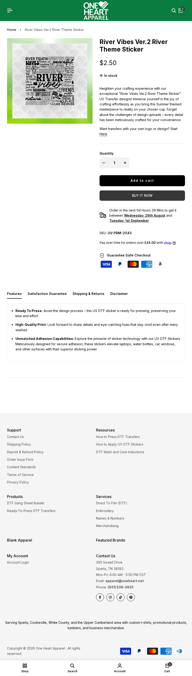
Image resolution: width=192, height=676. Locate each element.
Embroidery (105, 511)
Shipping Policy (19, 444)
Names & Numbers (110, 518)
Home (11, 30)
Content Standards (21, 467)
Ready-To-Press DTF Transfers (31, 511)
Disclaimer (119, 294)
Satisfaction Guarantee (47, 294)
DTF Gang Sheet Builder (25, 503)
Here (103, 134)
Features (14, 294)
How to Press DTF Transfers (118, 437)
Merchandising (107, 526)
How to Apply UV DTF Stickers (119, 444)
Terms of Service (20, 475)
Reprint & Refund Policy (25, 452)
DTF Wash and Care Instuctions (120, 452)
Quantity (107, 153)
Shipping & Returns (88, 294)
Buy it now (142, 195)
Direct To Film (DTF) (111, 503)
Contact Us (15, 437)
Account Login (18, 562)
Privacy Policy (18, 482)
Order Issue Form (20, 459)
